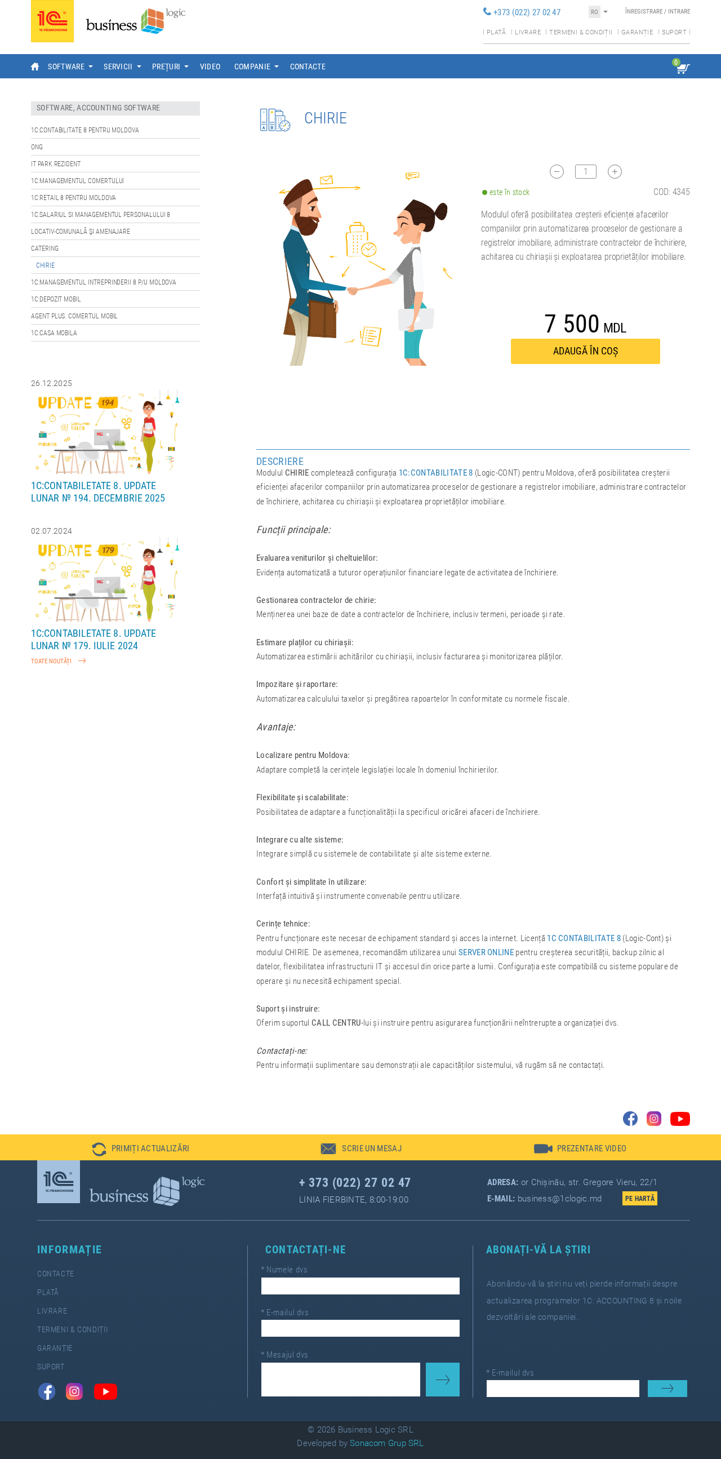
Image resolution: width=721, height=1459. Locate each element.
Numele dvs (284, 1269)
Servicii (118, 66)
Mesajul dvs (285, 1354)
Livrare (528, 32)
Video (210, 66)
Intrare (679, 11)
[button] (141, 1147)
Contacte (308, 66)
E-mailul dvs (285, 1312)
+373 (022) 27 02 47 (526, 12)
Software (66, 66)
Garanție (637, 32)
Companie (252, 66)
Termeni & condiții (580, 32)
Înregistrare (643, 11)
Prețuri (166, 66)
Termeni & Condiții (72, 1329)
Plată (496, 32)
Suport (674, 32)
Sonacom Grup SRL (387, 1443)
